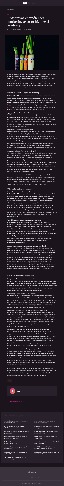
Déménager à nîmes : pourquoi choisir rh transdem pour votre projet (15, 437)
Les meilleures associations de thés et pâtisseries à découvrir (44, 421)
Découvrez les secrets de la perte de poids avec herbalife (15, 447)
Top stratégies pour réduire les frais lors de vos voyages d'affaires (16, 421)
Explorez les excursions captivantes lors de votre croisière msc (46, 432)
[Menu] (39, 3)
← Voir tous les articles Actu (15, 401)
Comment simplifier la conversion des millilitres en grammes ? (14, 427)
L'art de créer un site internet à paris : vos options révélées (45, 437)
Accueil (9, 9)
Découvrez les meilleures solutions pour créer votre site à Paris (46, 453)
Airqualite (32, 3)
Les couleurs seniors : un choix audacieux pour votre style (47, 427)
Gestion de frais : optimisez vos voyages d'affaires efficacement (15, 442)
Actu (13, 9)
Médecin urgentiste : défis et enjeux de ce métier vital (15, 453)
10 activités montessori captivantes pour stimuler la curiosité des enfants (45, 447)
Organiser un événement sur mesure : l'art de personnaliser (16, 432)
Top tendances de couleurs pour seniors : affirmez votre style (15, 458)
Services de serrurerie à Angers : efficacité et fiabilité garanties (46, 442)
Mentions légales (29, 477)
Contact (37, 477)
